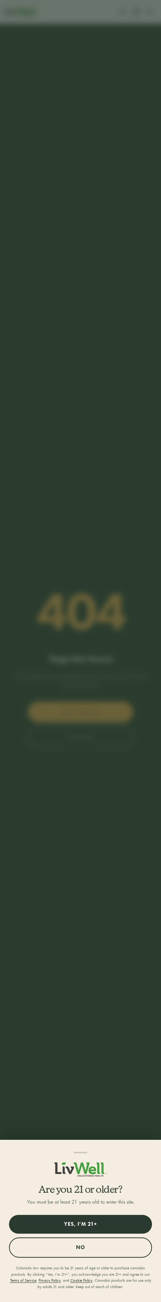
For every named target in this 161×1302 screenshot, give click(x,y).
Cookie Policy (81, 1280)
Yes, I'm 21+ (80, 1224)
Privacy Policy (50, 1280)
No (80, 1247)
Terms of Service (23, 1280)
